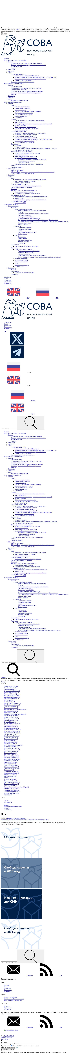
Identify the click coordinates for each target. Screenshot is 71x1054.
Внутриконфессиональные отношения (26, 158)
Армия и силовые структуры (19, 184)
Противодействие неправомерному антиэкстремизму (27, 91)
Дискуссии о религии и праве (23, 114)
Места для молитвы (20, 122)
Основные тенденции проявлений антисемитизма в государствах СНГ (35, 77)
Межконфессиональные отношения (21, 151)
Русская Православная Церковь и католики (27, 153)
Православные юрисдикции (26, 161)
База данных (8, 283)
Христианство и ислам (21, 155)
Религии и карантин (21, 116)
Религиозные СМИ (20, 203)
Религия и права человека (22, 182)
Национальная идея (24, 254)
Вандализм (18, 145)
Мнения (13, 68)
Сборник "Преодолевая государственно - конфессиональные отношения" (32, 172)
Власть (13, 178)
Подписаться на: (5, 1046)
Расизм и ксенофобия (10, 997)
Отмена (12, 1049)
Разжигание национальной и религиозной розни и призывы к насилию (36, 148)
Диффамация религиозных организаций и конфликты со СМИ (33, 139)
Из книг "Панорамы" (17, 170)
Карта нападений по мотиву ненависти (22, 82)
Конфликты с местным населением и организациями (30, 133)
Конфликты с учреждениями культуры (26, 134)
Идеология (18, 226)
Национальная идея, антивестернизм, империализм (33, 213)
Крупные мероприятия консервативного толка (32, 210)
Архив (10, 72)
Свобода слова (22, 234)
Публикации (11, 69)
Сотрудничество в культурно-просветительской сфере (30, 199)
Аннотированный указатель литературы (26, 246)
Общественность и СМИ (18, 131)
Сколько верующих (17, 167)
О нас (6, 278)
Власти (13, 105)
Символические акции (24, 223)
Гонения (13, 119)
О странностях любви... (25, 215)
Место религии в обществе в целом (25, 181)
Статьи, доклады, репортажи (23, 80)
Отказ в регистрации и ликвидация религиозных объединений (33, 124)
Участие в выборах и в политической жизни (28, 111)
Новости (10, 62)
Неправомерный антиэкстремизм (14, 999)
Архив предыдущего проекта (23, 209)
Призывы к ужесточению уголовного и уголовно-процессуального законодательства (43, 221)
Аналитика (7, 280)
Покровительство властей (22, 108)
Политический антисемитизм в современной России (30, 79)
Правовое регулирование (22, 106)
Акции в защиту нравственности (24, 141)
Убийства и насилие (20, 147)
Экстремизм (14, 144)
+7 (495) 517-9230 (8, 1036)
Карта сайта (4, 1039)
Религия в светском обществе (13, 1000)
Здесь (17, 29)
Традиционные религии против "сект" (26, 156)
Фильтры (3, 681)
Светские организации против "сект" (26, 137)
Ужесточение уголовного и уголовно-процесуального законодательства (39, 257)
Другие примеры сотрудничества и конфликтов (29, 164)
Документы (11, 71)
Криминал (14, 189)
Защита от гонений (20, 125)
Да (2, 34)
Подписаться (4, 1049)
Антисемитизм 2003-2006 (18, 74)
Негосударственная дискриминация (25, 127)
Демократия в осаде (13, 206)
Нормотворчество (16, 66)
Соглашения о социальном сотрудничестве (27, 193)
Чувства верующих (20, 110)
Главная (6, 985)
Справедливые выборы (25, 240)
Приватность (22, 237)
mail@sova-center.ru (6, 1037)
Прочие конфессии (23, 162)
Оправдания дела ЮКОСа (26, 217)
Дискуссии (14, 248)
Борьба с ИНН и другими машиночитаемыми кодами (30, 179)
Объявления (7, 277)
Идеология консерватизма (25, 252)
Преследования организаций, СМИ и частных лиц (26, 88)
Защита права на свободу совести (24, 136)
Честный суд (21, 243)
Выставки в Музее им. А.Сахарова (21, 187)
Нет (5, 34)
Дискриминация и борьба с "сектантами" (27, 128)
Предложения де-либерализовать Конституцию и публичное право (38, 220)
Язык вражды (12, 268)
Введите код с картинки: (8, 1047)
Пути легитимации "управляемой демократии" (32, 255)
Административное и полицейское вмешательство (30, 120)
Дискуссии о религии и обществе (24, 142)
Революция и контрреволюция (27, 232)
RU (57, 298)
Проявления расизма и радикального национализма (26, 63)
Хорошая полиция (23, 241)
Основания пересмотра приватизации (29, 218)
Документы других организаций (24, 272)
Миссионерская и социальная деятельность (24, 190)
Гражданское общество (25, 227)
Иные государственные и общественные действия (26, 93)
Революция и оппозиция (22, 265)
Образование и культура (18, 195)
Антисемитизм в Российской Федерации (27, 75)
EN (28, 298)
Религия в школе (19, 198)
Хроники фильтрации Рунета (19, 100)
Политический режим (24, 229)
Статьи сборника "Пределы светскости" (23, 173)
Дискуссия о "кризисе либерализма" (28, 251)
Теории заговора (23, 224)
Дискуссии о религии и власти (24, 113)
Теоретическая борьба (21, 130)
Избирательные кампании (18, 89)
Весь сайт (16, 1046)
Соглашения (18, 117)
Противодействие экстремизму (24, 150)
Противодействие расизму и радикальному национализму (28, 65)
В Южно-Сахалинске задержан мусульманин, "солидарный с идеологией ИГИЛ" (25, 819)
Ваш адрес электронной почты (10, 1044)
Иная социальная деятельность (24, 192)
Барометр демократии (21, 258)
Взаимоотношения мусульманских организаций (32, 159)
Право (20, 230)
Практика (17, 235)
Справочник (8, 281)
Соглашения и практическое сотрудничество (28, 186)
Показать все (8, 794)
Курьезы (13, 165)
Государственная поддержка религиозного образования (31, 196)
